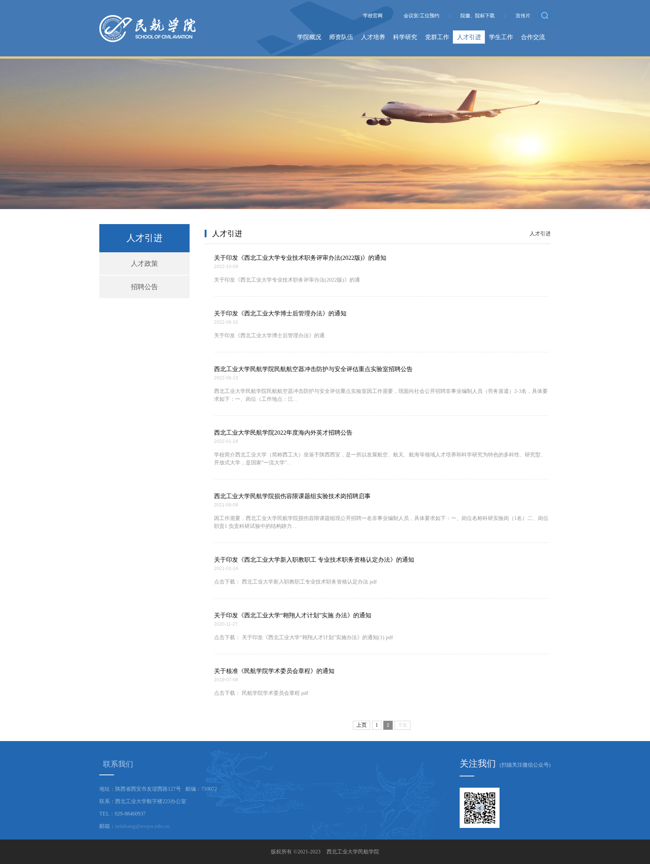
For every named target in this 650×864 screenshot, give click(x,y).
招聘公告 (144, 287)
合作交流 (533, 37)
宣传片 (523, 15)
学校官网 (373, 15)
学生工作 (501, 37)
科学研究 (405, 37)
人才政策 (144, 263)
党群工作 (437, 37)
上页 (361, 725)
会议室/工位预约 (421, 15)
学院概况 (309, 37)
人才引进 (469, 37)
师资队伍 (341, 37)
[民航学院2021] (147, 19)
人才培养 (373, 37)
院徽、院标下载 (477, 15)
